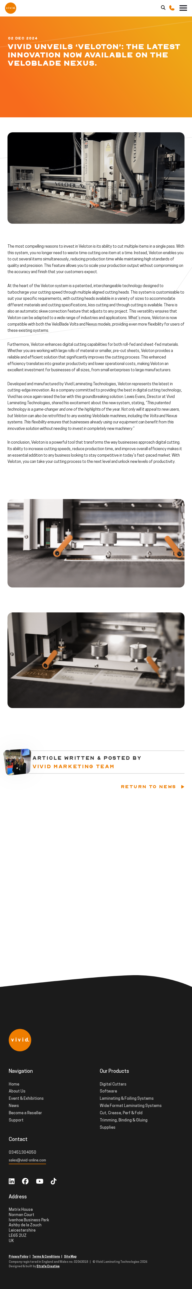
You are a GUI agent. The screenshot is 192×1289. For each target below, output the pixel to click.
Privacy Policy (18, 1256)
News (14, 1106)
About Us (17, 1092)
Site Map (70, 1256)
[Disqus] (96, 872)
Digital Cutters (113, 1085)
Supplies (108, 1128)
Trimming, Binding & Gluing (124, 1120)
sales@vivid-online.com (27, 1160)
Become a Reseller (25, 1113)
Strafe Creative (48, 1266)
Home (14, 1085)
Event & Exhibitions (26, 1099)
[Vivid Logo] (10, 7)
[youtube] (39, 1182)
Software (108, 1092)
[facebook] (25, 1182)
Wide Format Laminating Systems (131, 1106)
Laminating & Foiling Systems (127, 1099)
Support (16, 1120)
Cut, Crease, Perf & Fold (121, 1113)
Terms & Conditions (46, 1256)
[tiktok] (53, 1182)
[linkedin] (11, 1182)
